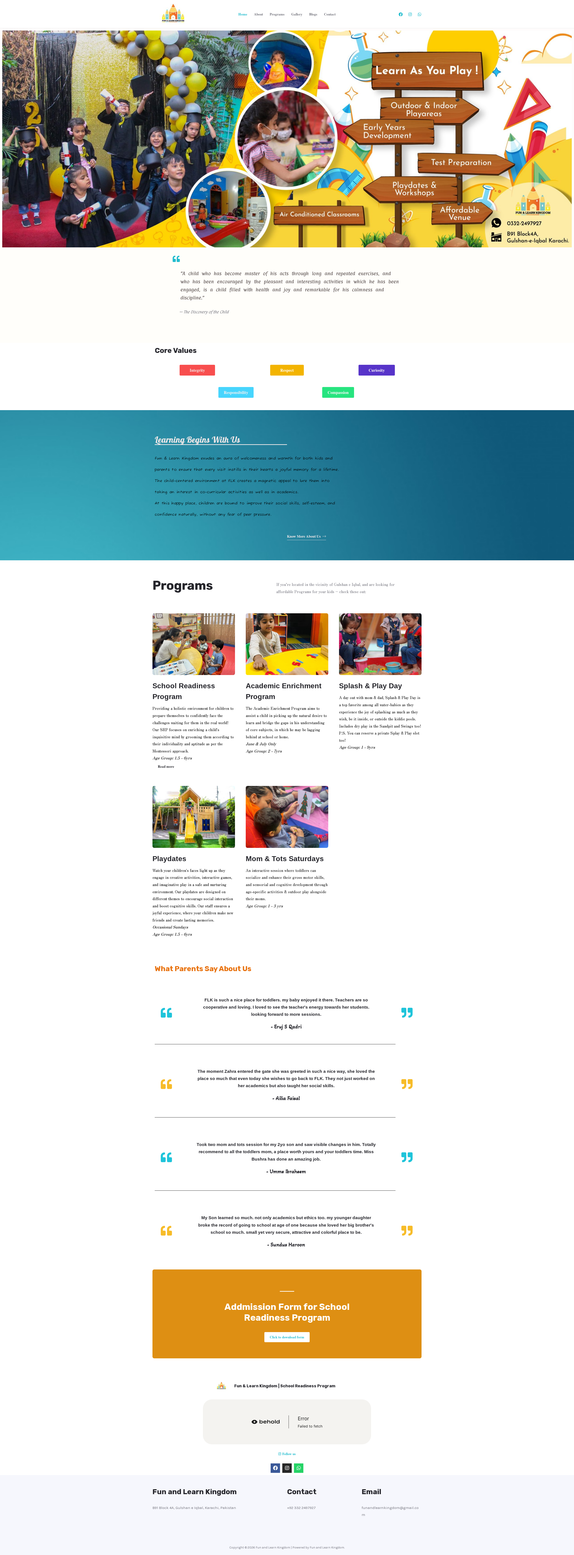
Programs (277, 14)
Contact (330, 14)
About (258, 14)
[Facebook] (401, 14)
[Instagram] (410, 14)
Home (242, 14)
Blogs (313, 14)
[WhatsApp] (419, 14)
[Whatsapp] (298, 1468)
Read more (166, 766)
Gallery (296, 14)
